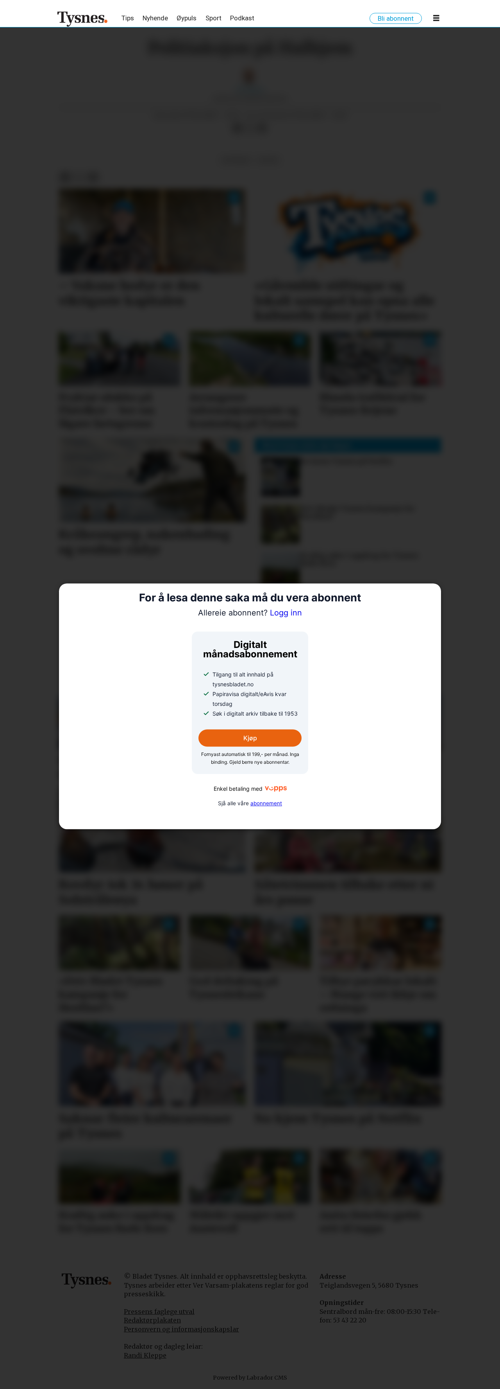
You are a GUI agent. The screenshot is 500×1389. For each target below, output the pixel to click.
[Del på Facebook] (237, 128)
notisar (235, 160)
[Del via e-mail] (262, 128)
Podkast (242, 18)
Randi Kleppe (145, 1355)
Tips (127, 18)
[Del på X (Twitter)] (249, 128)
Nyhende (155, 18)
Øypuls (186, 18)
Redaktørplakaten (152, 1320)
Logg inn (250, 612)
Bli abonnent (396, 18)
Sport (213, 18)
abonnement (266, 803)
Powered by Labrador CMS (250, 1377)
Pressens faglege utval (159, 1311)
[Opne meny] (436, 19)
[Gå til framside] (82, 18)
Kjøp (250, 738)
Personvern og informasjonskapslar (181, 1329)
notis (268, 160)
